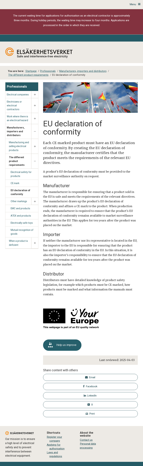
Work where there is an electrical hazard (17, 118)
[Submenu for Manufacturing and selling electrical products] (34, 146)
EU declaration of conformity (20, 192)
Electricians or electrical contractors (14, 105)
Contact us (86, 439)
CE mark (15, 183)
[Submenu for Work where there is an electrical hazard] (34, 118)
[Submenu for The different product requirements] (34, 161)
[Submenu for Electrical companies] (34, 94)
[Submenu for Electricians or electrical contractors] (34, 105)
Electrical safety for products (21, 174)
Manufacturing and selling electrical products (19, 146)
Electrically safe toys (22, 222)
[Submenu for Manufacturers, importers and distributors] (34, 131)
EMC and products (20, 208)
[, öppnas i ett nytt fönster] (67, 319)
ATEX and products (21, 215)
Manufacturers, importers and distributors (16, 131)
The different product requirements (17, 161)
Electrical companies (18, 94)
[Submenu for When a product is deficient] (34, 242)
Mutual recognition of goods (22, 232)
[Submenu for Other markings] (34, 201)
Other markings (19, 201)
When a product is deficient (18, 243)
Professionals (17, 86)
